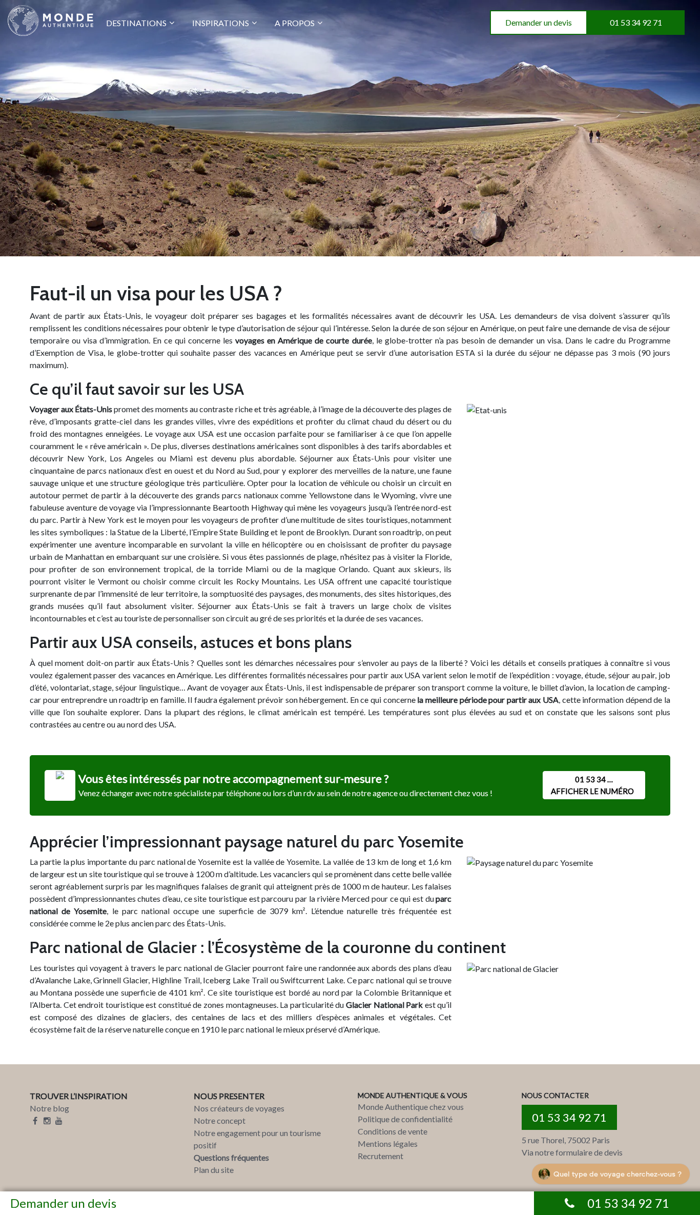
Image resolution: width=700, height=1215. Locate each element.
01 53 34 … (592, 785)
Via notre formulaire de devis (572, 1152)
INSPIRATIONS (220, 23)
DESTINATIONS (136, 23)
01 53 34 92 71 (636, 22)
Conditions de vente (392, 1131)
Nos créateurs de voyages (239, 1108)
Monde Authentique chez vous (411, 1106)
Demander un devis (538, 22)
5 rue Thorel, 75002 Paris (566, 1140)
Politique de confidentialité (405, 1119)
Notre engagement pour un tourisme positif (257, 1139)
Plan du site (214, 1169)
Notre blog (49, 1108)
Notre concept (219, 1120)
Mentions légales (388, 1143)
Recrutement (380, 1156)
